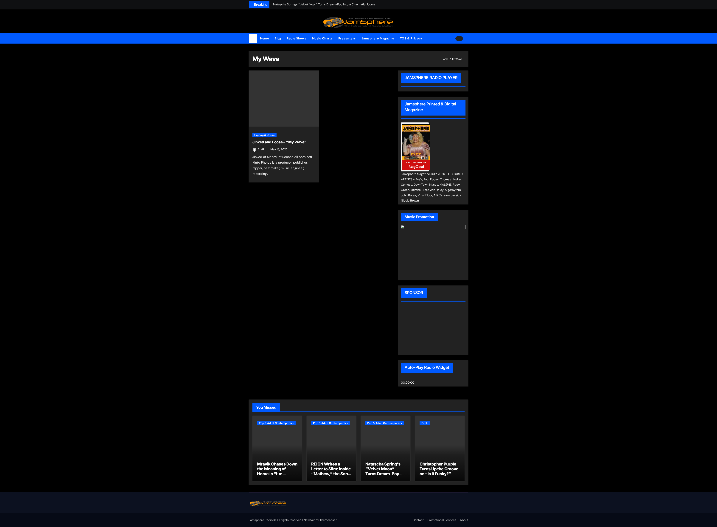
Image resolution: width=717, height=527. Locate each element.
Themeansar (328, 520)
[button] (467, 38)
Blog (278, 38)
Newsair (309, 520)
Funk (424, 423)
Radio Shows (296, 38)
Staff (261, 149)
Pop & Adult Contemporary (276, 423)
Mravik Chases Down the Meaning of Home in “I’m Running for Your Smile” (277, 474)
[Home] (253, 38)
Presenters (347, 38)
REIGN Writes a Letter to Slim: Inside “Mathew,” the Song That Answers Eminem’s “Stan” (331, 474)
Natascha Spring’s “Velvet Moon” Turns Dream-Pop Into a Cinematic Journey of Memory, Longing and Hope (384, 476)
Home (264, 38)
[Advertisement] (424, 328)
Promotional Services (441, 520)
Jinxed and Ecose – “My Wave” (279, 142)
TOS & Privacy (411, 38)
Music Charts (322, 38)
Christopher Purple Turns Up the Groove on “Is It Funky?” (439, 469)
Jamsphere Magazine (377, 38)
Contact (418, 520)
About (464, 520)
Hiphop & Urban (264, 135)
